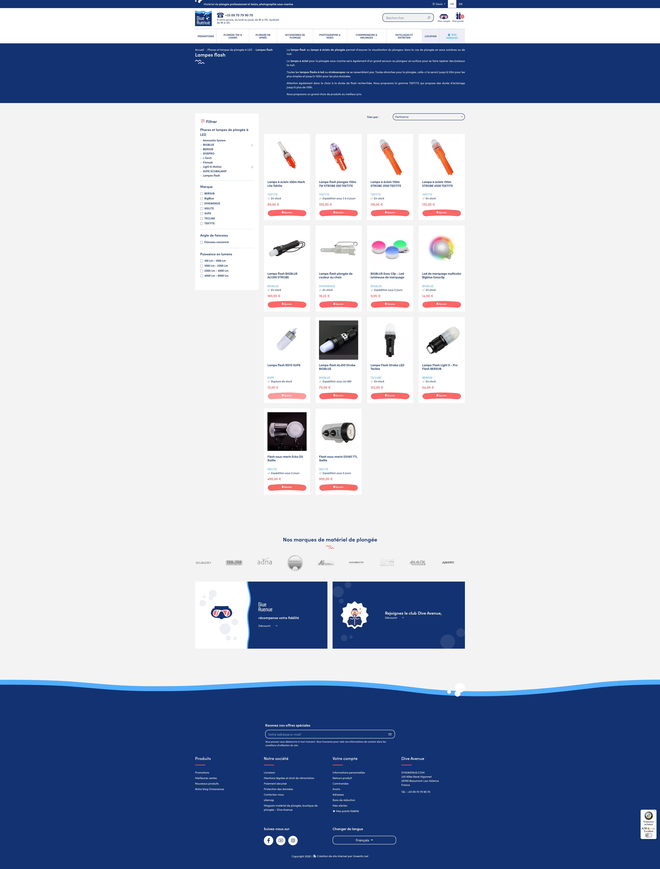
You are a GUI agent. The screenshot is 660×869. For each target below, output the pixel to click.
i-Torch (207, 157)
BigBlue (209, 198)
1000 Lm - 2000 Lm (216, 265)
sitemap (269, 800)
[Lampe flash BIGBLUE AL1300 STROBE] (287, 269)
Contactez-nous (274, 794)
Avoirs (336, 789)
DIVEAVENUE (212, 203)
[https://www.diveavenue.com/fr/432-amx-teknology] (386, 562)
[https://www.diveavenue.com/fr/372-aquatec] (447, 562)
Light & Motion (212, 166)
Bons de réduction (344, 800)
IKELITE (209, 208)
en (460, 4)
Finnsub (208, 162)
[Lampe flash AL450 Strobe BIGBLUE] (339, 360)
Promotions (202, 772)
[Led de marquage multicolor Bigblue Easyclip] (442, 269)
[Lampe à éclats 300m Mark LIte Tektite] (287, 177)
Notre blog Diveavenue (209, 789)
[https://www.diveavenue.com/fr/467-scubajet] (203, 562)
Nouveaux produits (207, 783)
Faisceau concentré (216, 242)
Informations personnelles (349, 772)
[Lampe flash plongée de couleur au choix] (339, 269)
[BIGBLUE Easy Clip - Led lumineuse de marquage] (390, 269)
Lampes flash (211, 175)
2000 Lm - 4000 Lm (216, 270)
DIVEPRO (208, 153)
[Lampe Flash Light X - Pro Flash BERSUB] (442, 360)
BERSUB (208, 149)
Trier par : (373, 117)
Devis (439, 4)
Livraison (269, 772)
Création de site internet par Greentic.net (342, 856)
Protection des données (278, 789)
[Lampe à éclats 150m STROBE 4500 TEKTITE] (442, 177)
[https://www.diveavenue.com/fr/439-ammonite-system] (356, 562)
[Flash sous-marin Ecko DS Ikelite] (287, 452)
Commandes (341, 783)
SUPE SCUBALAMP (215, 171)
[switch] (648, 835)
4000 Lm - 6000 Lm (216, 275)
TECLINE (209, 218)
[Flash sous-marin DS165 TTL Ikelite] (339, 452)
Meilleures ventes (206, 778)
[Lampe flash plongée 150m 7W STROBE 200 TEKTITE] (339, 177)
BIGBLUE (208, 144)
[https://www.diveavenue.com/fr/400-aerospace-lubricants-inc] (325, 562)
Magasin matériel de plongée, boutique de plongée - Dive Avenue (291, 807)
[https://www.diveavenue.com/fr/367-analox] (417, 562)
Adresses (338, 794)
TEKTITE (209, 223)
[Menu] (654, 812)
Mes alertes (340, 805)
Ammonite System (214, 140)
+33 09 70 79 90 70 (239, 15)
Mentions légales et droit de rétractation (289, 778)
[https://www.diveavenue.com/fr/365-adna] (264, 562)
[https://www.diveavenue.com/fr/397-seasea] (234, 562)
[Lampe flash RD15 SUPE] (287, 360)
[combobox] (429, 116)
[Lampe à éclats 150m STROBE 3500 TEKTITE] (390, 177)
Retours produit (342, 778)
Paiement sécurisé (275, 783)
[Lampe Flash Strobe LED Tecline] (390, 360)
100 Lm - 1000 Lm (215, 260)
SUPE (207, 213)
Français (363, 840)
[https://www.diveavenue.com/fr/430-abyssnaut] (295, 562)
